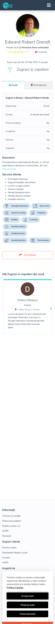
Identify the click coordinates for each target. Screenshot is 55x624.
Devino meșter (9, 547)
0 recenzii (42, 52)
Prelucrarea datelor (11, 521)
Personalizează (27, 613)
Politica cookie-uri (11, 526)
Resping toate (28, 604)
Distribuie (29, 255)
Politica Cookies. (15, 587)
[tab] (13, 85)
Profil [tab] (14, 85)
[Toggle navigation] (49, 5)
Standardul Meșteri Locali (15, 552)
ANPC (5, 562)
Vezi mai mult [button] (9, 168)
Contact (6, 557)
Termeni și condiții (11, 515)
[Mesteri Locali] (7, 5)
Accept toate (27, 596)
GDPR (5, 530)
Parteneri (6, 536)
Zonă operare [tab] (39, 85)
